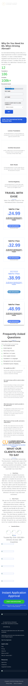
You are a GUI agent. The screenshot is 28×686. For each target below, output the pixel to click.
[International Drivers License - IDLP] (9, 3)
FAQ (2, 646)
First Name (8, 91)
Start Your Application (6, 640)
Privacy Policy (9, 683)
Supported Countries (6, 666)
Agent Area (4, 662)
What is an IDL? (5, 653)
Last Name (8, 97)
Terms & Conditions (18, 683)
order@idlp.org (6, 626)
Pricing (3, 648)
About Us (3, 651)
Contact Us (4, 664)
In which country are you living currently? (13, 103)
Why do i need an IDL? (6, 655)
